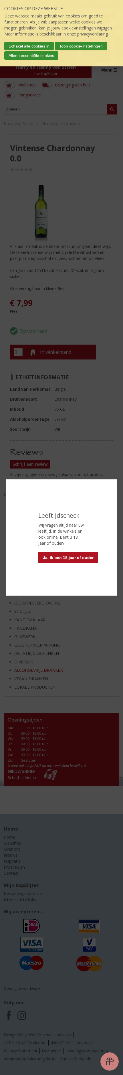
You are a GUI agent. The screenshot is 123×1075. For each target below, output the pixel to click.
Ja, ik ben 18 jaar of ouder (68, 557)
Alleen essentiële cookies (31, 55)
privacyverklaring (92, 34)
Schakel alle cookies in (29, 46)
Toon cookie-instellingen (81, 46)
